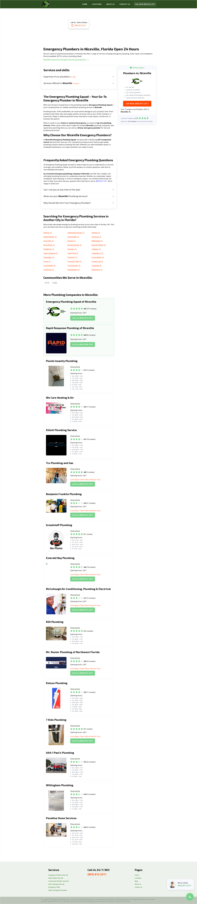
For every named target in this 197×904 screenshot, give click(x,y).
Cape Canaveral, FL (50, 253)
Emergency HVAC (54, 887)
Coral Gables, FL (49, 265)
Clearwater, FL (48, 257)
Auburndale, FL (73, 237)
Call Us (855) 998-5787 (82, 344)
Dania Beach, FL (74, 269)
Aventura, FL (96, 237)
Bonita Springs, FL (75, 245)
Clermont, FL (72, 257)
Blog (136, 881)
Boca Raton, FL (49, 245)
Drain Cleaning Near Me (56, 884)
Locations (96, 4)
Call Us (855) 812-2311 (82, 318)
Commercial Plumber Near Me (58, 881)
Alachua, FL (47, 233)
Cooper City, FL (97, 261)
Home (84, 4)
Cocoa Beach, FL (98, 257)
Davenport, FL (97, 269)
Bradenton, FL (48, 249)
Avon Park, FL (48, 241)
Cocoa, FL (47, 261)
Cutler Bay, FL (48, 269)
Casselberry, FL (97, 253)
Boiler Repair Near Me (55, 878)
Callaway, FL (96, 249)
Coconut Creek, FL (74, 261)
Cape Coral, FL (73, 253)
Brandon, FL (72, 249)
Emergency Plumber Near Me (58, 875)
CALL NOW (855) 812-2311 (145, 4)
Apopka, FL (96, 233)
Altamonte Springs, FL (76, 233)
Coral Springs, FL (74, 265)
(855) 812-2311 (80, 25)
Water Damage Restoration (57, 890)
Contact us (124, 4)
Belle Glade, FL (97, 241)
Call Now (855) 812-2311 (137, 103)
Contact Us (138, 887)
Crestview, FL (97, 265)
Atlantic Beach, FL (50, 237)
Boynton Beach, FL (99, 245)
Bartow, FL (72, 241)
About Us (110, 4)
